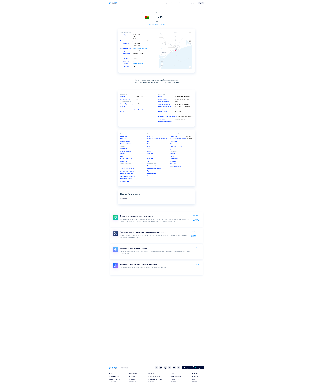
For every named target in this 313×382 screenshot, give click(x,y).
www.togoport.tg (138, 63)
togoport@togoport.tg (140, 48)
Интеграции (191, 3)
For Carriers (132, 379)
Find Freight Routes (154, 376)
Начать (195, 215)
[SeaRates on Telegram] (169, 367)
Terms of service (176, 376)
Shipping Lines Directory (155, 379)
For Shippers (132, 376)
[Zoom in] (190, 34)
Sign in (201, 3)
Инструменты (157, 3)
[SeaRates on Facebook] (160, 367)
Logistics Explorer (114, 376)
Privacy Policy (175, 379)
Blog (193, 379)
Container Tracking (114, 379)
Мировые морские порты (148, 12)
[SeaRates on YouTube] (174, 367)
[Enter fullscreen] (190, 67)
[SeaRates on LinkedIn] (156, 367)
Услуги (166, 3)
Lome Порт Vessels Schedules (156, 24)
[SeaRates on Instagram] (165, 367)
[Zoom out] (190, 36)
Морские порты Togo (161, 12)
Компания (182, 3)
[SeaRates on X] (178, 367)
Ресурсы (173, 3)
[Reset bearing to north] (190, 38)
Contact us (195, 376)
